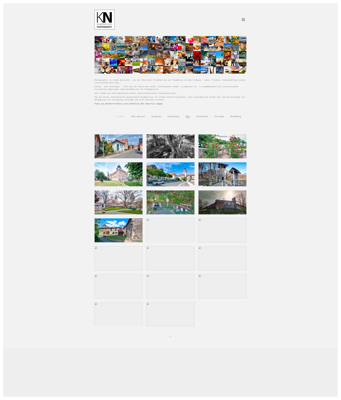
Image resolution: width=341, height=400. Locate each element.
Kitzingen (219, 116)
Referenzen (154, 361)
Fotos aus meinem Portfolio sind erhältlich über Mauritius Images (129, 104)
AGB (215, 361)
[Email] (167, 382)
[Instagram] (173, 382)
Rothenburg (235, 116)
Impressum (191, 361)
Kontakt (179, 361)
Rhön (188, 116)
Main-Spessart (138, 116)
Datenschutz (205, 361)
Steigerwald (173, 116)
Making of (168, 361)
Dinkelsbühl (202, 116)
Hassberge (156, 116)
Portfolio (128, 361)
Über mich (141, 361)
